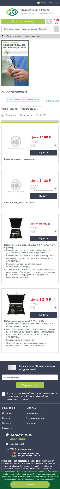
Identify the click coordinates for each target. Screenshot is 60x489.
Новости (6, 423)
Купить (43, 152)
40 (40, 115)
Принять (30, 484)
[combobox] (31, 108)
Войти (43, 3)
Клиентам (31, 408)
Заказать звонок (17, 439)
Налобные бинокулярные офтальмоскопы (27, 99)
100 (44, 115)
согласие (17, 393)
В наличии (11, 115)
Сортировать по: (19, 109)
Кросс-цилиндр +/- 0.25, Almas (20, 202)
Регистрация (53, 3)
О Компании (8, 408)
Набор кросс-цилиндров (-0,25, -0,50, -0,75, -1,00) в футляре (29, 246)
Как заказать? (33, 413)
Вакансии (31, 423)
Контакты (7, 428)
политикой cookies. (47, 479)
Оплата (6, 418)
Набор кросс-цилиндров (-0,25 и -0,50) (24, 321)
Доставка (7, 413)
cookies (45, 466)
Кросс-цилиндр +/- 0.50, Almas (20, 159)
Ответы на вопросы (36, 418)
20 (37, 115)
